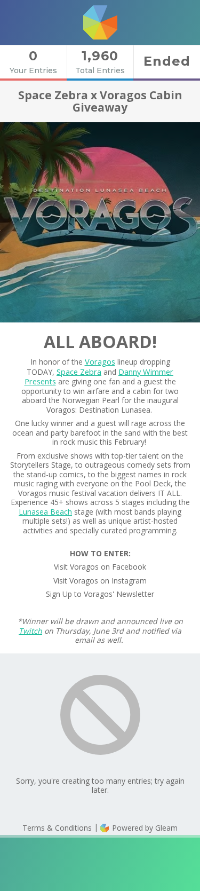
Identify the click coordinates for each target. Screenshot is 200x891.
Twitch (30, 631)
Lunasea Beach (45, 512)
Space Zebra (79, 371)
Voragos (100, 361)
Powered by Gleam (144, 828)
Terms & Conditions (57, 828)
